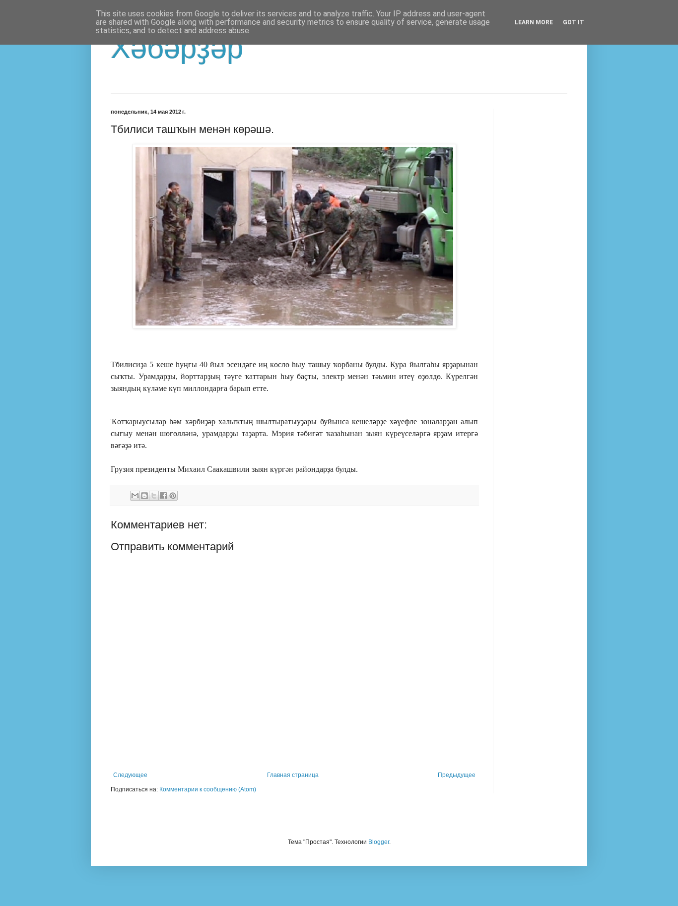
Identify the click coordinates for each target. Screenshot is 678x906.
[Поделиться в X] (154, 496)
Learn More (534, 22)
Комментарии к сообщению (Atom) (207, 789)
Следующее (130, 775)
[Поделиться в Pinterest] (173, 496)
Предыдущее (456, 775)
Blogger (378, 842)
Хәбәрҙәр (177, 48)
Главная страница (293, 775)
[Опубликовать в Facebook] (163, 496)
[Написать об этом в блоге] (144, 496)
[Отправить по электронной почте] (135, 496)
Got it (573, 22)
